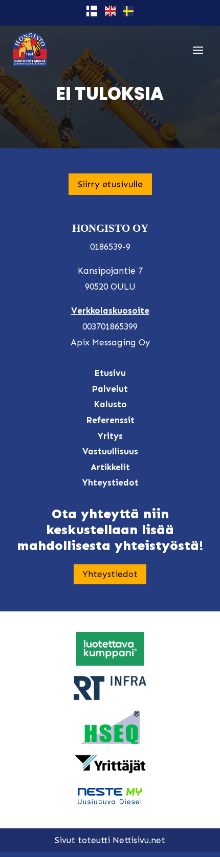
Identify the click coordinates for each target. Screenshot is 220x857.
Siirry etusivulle (110, 184)
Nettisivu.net (139, 840)
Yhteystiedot (110, 574)
